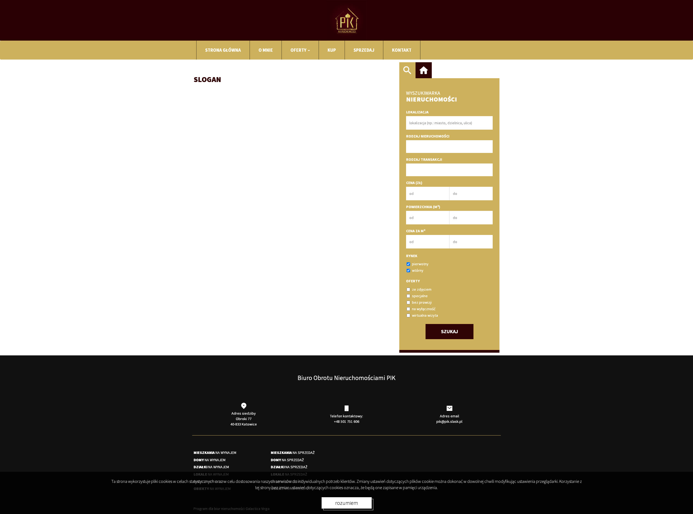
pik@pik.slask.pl (449, 421)
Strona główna (223, 50)
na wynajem (215, 452)
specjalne (420, 295)
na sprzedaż (293, 452)
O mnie (266, 50)
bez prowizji (422, 302)
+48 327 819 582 (217, 95)
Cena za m (415, 230)
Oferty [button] (298, 50)
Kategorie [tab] (424, 70)
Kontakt (401, 50)
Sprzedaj (364, 50)
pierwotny (420, 263)
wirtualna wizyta (425, 315)
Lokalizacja (417, 112)
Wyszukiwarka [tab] (407, 70)
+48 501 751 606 (346, 421)
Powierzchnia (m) (423, 206)
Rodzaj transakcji (424, 159)
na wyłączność (423, 308)
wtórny (417, 270)
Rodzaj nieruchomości (427, 136)
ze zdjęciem (422, 289)
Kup (332, 50)
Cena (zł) (414, 182)
